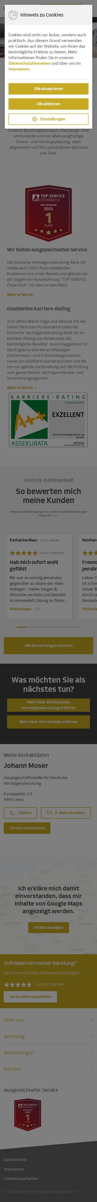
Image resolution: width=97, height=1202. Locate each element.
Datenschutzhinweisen (29, 63)
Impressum (18, 69)
